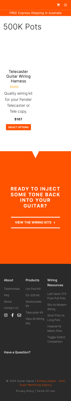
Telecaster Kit (34, 312)
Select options (18, 127)
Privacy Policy (25, 391)
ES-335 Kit (32, 295)
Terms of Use (46, 391)
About (8, 301)
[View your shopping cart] (58, 5)
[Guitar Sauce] (8, 5)
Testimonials (12, 288)
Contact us (11, 307)
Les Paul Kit (33, 288)
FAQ (6, 295)
